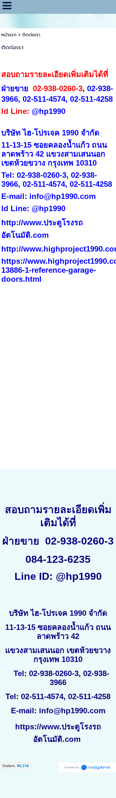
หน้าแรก (8, 34)
